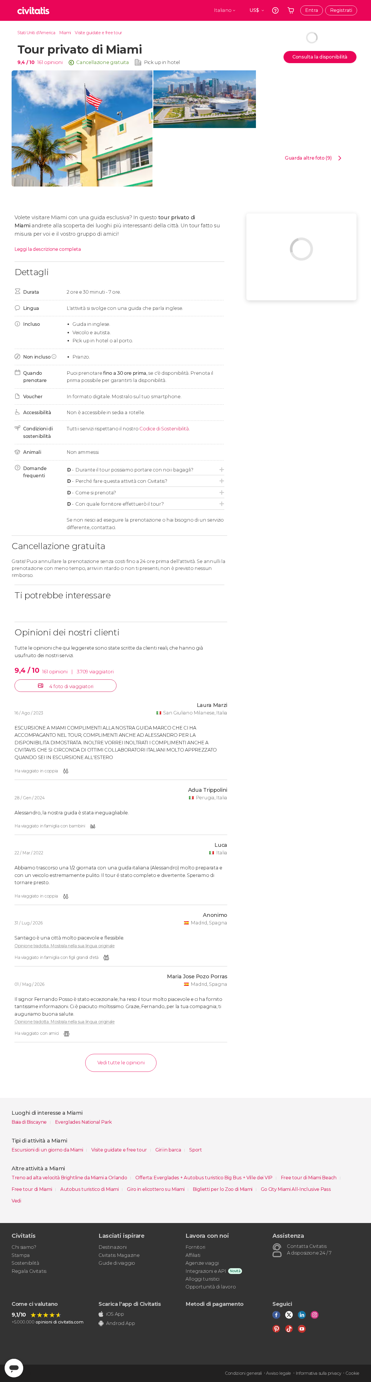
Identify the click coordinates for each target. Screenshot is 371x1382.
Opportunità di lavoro (211, 1287)
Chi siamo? (24, 1247)
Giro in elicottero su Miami (156, 1189)
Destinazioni (113, 1247)
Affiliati (193, 1255)
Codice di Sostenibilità (164, 429)
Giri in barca (168, 1150)
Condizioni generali (243, 1373)
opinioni (53, 62)
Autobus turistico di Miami (90, 1189)
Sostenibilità (25, 1263)
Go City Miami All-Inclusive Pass (296, 1189)
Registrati (341, 10)
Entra (311, 10)
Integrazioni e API (206, 1271)
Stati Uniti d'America (36, 32)
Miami (65, 32)
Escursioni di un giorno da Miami (48, 1150)
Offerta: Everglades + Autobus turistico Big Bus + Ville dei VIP (204, 1177)
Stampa (21, 1255)
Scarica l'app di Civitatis (130, 1304)
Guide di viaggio (117, 1263)
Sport (195, 1150)
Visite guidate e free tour (98, 32)
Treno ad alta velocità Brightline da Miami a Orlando (70, 1177)
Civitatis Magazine (119, 1255)
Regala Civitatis (29, 1271)
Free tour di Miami (32, 1189)
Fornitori (195, 1247)
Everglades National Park (83, 1122)
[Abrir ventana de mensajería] (14, 1368)
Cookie (352, 1373)
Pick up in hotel (162, 62)
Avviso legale (278, 1373)
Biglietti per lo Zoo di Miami (223, 1189)
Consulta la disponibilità (320, 57)
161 (40, 62)
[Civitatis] (33, 10)
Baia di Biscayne (30, 1122)
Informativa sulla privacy (318, 1373)
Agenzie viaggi (202, 1263)
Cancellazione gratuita (102, 62)
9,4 (25, 62)
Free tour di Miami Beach (309, 1177)
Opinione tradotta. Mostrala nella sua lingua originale (64, 946)
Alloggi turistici (202, 1279)
